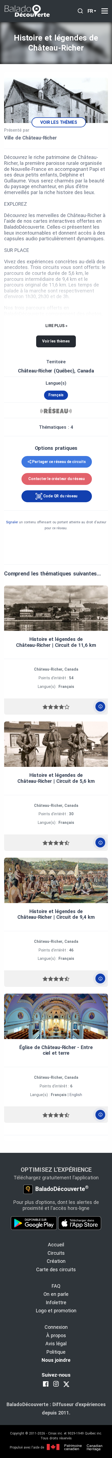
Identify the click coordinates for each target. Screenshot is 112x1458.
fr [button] (90, 11)
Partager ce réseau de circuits (59, 462)
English (76, 1095)
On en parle (56, 1294)
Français (56, 395)
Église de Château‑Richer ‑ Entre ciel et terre (56, 1050)
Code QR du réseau (59, 496)
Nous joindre (56, 1360)
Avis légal (56, 1343)
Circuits (56, 1253)
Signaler (12, 522)
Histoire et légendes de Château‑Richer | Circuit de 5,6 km (55, 778)
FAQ (56, 1286)
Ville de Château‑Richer (30, 138)
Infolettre (56, 1302)
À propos (56, 1335)
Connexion (56, 1327)
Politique (56, 1352)
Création (56, 1261)
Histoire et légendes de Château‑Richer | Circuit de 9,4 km (55, 914)
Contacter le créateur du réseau (56, 479)
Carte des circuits (56, 1269)
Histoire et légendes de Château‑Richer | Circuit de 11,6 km (56, 642)
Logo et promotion (56, 1310)
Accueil (56, 1244)
